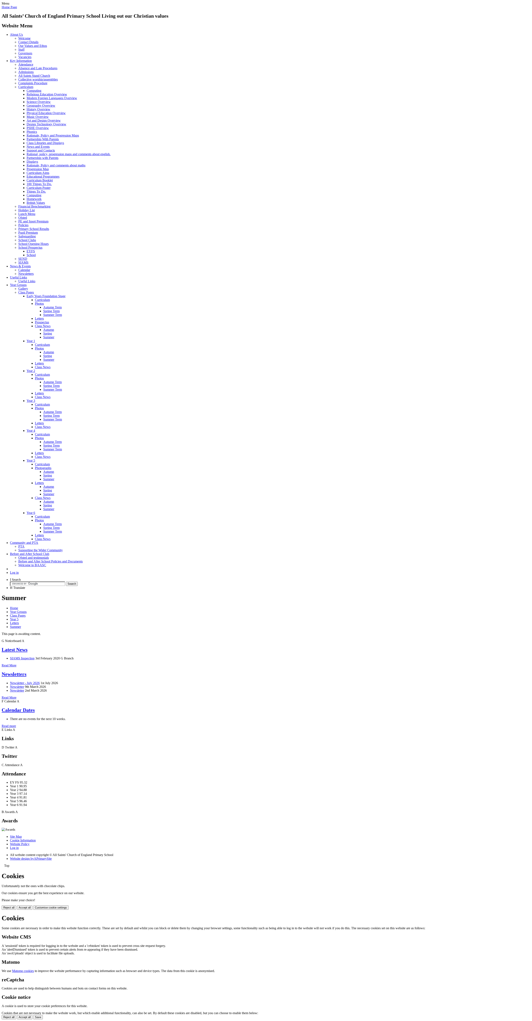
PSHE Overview (38, 128)
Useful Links (18, 277)
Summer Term (52, 315)
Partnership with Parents (42, 158)
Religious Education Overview (47, 94)
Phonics (32, 131)
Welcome (24, 38)
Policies (23, 225)
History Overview (38, 109)
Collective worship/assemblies (38, 79)
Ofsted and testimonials (33, 557)
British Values (36, 202)
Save (38, 1017)
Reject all (9, 907)
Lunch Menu (26, 214)
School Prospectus (30, 247)
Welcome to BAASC (32, 565)
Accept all (25, 907)
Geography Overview (41, 105)
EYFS (31, 251)
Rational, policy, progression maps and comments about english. (69, 154)
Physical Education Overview (46, 113)
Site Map (16, 836)
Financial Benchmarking (34, 206)
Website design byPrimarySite (31, 858)
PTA (21, 546)
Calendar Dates (18, 710)
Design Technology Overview (46, 124)
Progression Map (38, 169)
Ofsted (22, 217)
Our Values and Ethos (32, 46)
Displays (32, 161)
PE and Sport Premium (33, 221)
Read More (9, 665)
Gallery (23, 288)
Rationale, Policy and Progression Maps (53, 135)
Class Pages (26, 292)
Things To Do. (36, 191)
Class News (42, 326)
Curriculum (25, 87)
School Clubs (27, 240)
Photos (39, 303)
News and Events (38, 146)
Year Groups (18, 285)
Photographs (43, 468)
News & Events (20, 266)
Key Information (21, 60)
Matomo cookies (23, 971)
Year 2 (31, 371)
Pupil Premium (28, 232)
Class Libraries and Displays (45, 143)
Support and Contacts (41, 150)
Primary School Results (33, 229)
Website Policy (20, 844)
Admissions (26, 72)
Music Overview (38, 117)
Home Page (9, 7)
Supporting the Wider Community (40, 550)
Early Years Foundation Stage (46, 296)
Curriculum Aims (38, 173)
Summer (48, 337)
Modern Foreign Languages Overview (52, 98)
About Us (16, 34)
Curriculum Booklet (40, 180)
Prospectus (42, 322)
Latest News (14, 649)
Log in (14, 572)
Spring (47, 333)
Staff (21, 49)
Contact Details (28, 42)
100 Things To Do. (39, 184)
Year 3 (31, 400)
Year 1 (31, 341)
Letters (39, 318)
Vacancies (24, 57)
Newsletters (26, 273)
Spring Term (51, 311)
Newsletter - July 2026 (25, 683)
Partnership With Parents (43, 139)
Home (14, 608)
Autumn (48, 329)
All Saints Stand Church (34, 75)
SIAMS (23, 262)
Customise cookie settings (51, 907)
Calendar (24, 270)
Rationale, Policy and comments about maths (56, 165)
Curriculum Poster (38, 188)
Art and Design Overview (44, 120)
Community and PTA (24, 542)
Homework (34, 199)
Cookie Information (23, 840)
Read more (9, 726)
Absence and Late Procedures (37, 68)
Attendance (25, 64)
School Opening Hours (33, 244)
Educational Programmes (43, 176)
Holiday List (26, 210)
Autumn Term (52, 307)
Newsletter (17, 686)
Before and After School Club (29, 554)
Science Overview (39, 102)
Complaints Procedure (32, 83)
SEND (22, 258)
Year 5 (31, 460)
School (31, 255)
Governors (25, 53)
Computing (34, 90)
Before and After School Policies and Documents (50, 561)
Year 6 (31, 513)
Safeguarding (27, 236)
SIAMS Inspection (22, 658)
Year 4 (31, 430)
